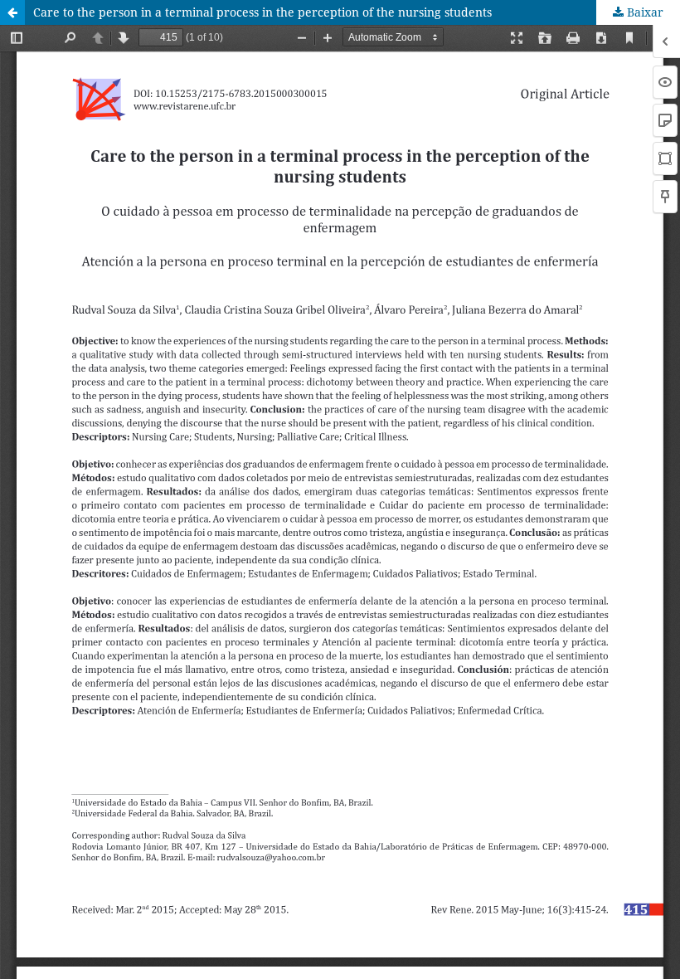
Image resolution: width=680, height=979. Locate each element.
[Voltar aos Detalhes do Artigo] (12, 12)
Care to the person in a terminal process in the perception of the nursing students (262, 12)
